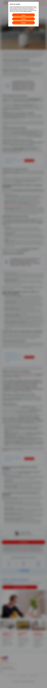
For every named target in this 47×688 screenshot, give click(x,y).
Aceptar (23, 15)
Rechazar (23, 22)
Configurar (23, 19)
